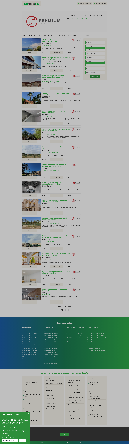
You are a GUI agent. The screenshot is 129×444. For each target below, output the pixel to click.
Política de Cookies (17, 428)
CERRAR (22, 440)
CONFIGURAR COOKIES (9, 440)
